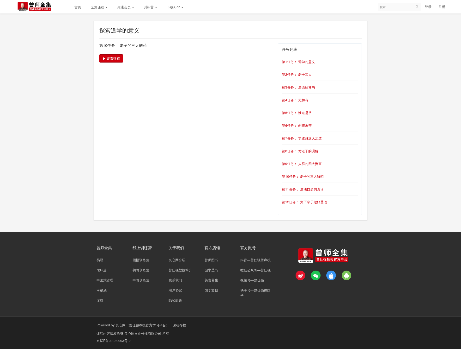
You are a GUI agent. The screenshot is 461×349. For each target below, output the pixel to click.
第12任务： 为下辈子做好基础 (304, 201)
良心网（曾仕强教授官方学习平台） (142, 325)
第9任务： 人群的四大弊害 (302, 163)
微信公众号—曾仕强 (255, 269)
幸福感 (102, 290)
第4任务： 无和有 (295, 99)
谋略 (100, 300)
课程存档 (179, 325)
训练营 (149, 7)
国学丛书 (211, 269)
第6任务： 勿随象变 (297, 125)
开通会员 (124, 7)
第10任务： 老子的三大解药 (303, 176)
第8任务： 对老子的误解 (300, 150)
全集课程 (98, 7)
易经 (100, 259)
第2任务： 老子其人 (297, 74)
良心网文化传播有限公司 (143, 333)
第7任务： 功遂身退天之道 (302, 138)
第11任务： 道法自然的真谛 (303, 189)
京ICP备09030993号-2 (114, 340)
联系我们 (175, 280)
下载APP (174, 7)
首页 (77, 7)
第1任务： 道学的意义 (298, 61)
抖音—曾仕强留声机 (255, 259)
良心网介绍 (177, 259)
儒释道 (102, 269)
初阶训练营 (141, 269)
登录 (428, 6)
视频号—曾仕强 (252, 280)
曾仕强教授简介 (180, 269)
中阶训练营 (141, 280)
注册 (442, 6)
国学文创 (211, 290)
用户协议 (175, 290)
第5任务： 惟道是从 (297, 112)
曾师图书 (211, 259)
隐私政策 (175, 300)
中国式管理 (105, 280)
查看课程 (113, 58)
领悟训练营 (141, 259)
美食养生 (211, 280)
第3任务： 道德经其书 (298, 87)
